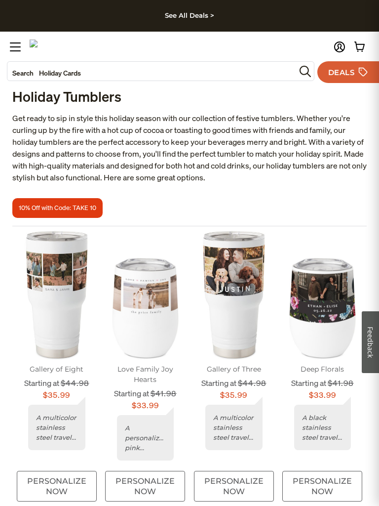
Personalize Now (56, 486)
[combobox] (151, 71)
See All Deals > (189, 15)
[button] (339, 47)
